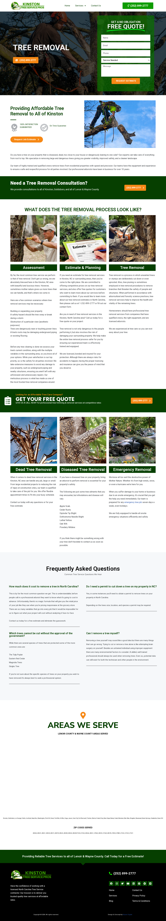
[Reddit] (144, 883)
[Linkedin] (133, 883)
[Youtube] (128, 883)
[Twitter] (122, 883)
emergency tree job (133, 502)
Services (79, 5)
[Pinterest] (139, 883)
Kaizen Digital (127, 914)
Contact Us (96, 5)
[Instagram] (117, 883)
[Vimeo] (150, 883)
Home (67, 5)
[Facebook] (111, 883)
